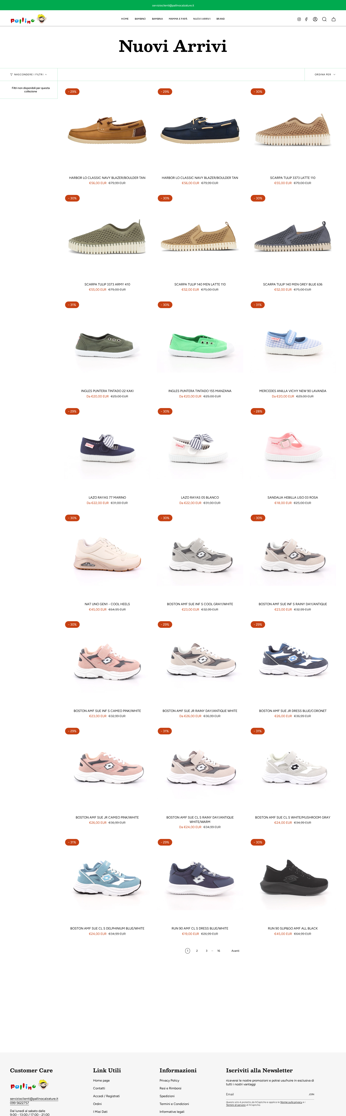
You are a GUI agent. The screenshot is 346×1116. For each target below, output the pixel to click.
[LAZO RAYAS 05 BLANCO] (200, 450)
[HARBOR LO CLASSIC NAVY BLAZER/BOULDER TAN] (107, 130)
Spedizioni (167, 1096)
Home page (101, 1080)
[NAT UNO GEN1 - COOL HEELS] (107, 557)
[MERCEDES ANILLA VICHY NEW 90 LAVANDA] (293, 343)
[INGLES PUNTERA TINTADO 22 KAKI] (107, 343)
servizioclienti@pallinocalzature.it (34, 1099)
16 (218, 951)
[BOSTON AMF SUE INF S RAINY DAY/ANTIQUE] (293, 557)
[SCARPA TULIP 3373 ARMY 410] (107, 237)
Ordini (97, 1104)
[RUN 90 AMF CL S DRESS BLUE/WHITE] (200, 881)
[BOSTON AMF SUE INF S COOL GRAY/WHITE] (200, 557)
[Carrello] (333, 19)
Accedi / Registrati (106, 1096)
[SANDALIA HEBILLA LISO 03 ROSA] (293, 450)
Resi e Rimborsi (170, 1088)
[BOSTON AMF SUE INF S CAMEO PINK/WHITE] (107, 663)
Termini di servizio (236, 1105)
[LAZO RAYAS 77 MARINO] (107, 450)
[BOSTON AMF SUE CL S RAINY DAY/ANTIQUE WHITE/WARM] (200, 770)
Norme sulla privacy (291, 1102)
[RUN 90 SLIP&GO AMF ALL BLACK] (293, 881)
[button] (140, 19)
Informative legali (172, 1112)
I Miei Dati (100, 1112)
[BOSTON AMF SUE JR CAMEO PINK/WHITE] (107, 770)
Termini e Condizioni (174, 1104)
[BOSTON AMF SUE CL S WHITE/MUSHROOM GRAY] (293, 770)
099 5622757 (19, 1103)
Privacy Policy (169, 1080)
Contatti (99, 1088)
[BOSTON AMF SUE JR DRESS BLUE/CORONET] (293, 663)
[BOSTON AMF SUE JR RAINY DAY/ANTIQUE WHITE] (200, 663)
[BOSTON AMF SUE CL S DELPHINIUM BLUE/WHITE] (107, 881)
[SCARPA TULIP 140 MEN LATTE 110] (200, 237)
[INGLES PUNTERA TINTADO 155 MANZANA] (200, 343)
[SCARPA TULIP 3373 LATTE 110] (293, 130)
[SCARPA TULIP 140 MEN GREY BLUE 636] (293, 237)
